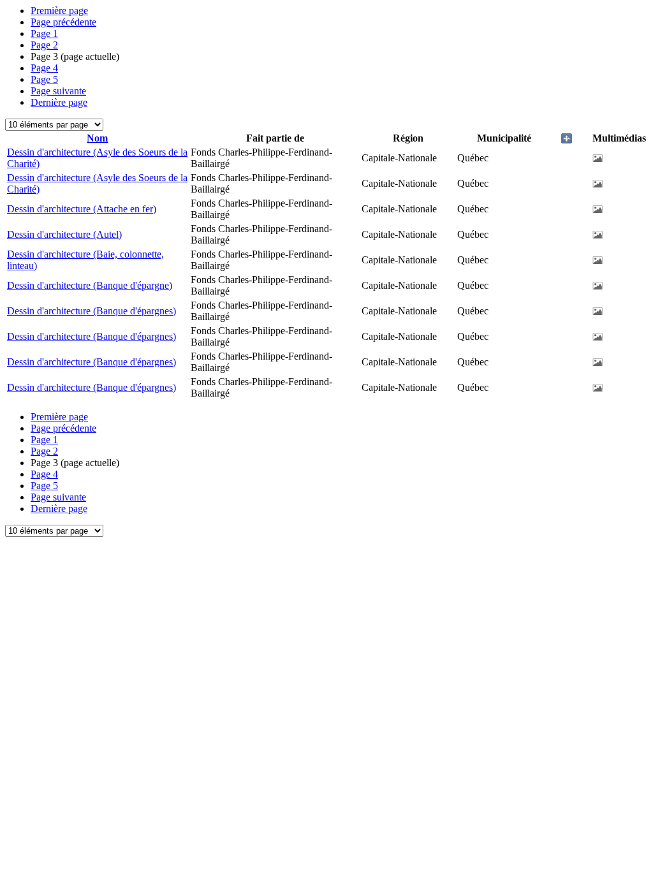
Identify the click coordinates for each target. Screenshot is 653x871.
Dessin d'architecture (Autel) (64, 234)
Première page (59, 10)
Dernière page (59, 102)
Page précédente (63, 22)
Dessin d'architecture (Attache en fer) (81, 208)
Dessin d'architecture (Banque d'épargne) (89, 285)
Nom (97, 138)
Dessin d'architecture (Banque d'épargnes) (91, 310)
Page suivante (58, 90)
